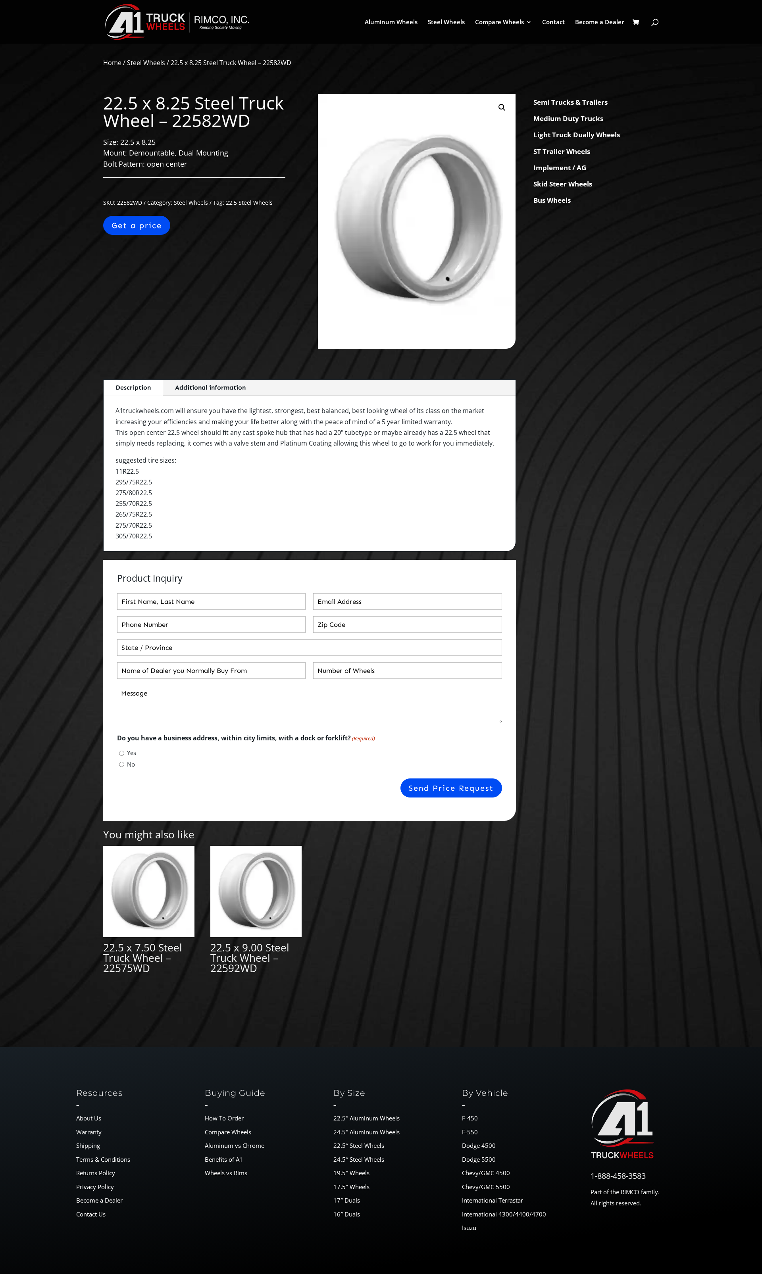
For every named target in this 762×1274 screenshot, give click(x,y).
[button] (502, 107)
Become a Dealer (599, 22)
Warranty (89, 1132)
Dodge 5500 (479, 1159)
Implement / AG (559, 167)
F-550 (470, 1132)
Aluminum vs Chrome (234, 1145)
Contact (553, 22)
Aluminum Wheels (391, 22)
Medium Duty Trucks (568, 118)
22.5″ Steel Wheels (358, 1145)
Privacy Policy (95, 1187)
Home (112, 62)
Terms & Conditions (103, 1159)
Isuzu (469, 1228)
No (131, 764)
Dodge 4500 (479, 1145)
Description (133, 387)
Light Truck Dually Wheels (576, 134)
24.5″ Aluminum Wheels (366, 1132)
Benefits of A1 (224, 1159)
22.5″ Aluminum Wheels (366, 1118)
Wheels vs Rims (226, 1173)
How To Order (224, 1118)
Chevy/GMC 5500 (486, 1187)
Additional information (210, 387)
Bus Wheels (552, 200)
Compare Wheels (499, 22)
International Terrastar (492, 1200)
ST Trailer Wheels (561, 151)
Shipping (88, 1145)
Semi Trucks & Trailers (570, 102)
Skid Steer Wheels (562, 183)
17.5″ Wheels (351, 1187)
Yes (131, 753)
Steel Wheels (446, 22)
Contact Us (91, 1214)
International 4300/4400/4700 (504, 1214)
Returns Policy (95, 1173)
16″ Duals (346, 1214)
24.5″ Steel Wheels (358, 1159)
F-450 (470, 1118)
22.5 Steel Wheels (249, 202)
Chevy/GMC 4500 (486, 1173)
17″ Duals (346, 1200)
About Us (88, 1118)
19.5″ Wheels (351, 1173)
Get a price (137, 225)
